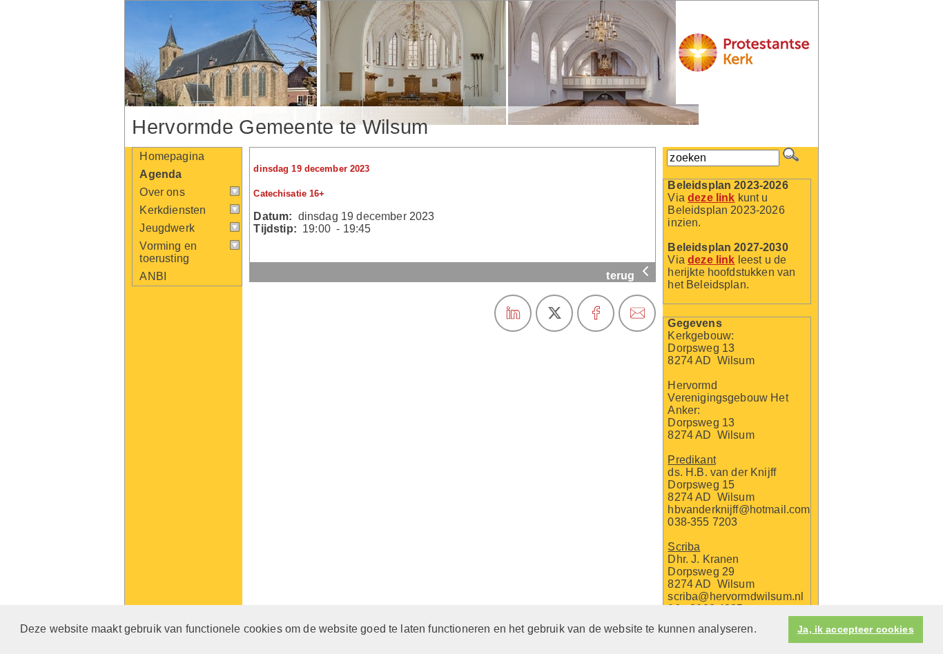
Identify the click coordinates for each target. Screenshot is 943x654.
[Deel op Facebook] (595, 313)
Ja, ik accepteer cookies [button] (855, 629)
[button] (761, 630)
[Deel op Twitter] (554, 313)
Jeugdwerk (166, 228)
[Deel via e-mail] (637, 313)
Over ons (161, 192)
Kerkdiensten (172, 210)
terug (621, 275)
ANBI (152, 276)
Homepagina (171, 156)
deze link (711, 198)
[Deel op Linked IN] (513, 313)
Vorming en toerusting (168, 252)
